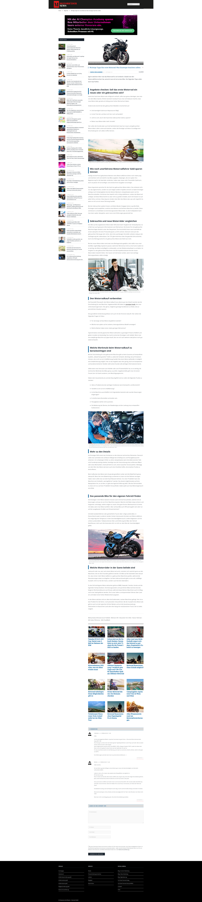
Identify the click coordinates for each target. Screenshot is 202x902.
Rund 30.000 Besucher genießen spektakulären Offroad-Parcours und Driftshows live (74, 197)
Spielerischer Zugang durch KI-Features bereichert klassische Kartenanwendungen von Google (74, 93)
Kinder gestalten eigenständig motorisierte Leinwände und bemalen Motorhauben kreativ (74, 232)
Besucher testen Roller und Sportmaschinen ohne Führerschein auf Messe (75, 66)
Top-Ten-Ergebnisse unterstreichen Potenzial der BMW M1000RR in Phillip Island (75, 112)
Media (89, 871)
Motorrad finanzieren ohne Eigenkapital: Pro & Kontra (115, 716)
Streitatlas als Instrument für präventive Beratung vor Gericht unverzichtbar (74, 249)
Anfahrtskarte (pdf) (62, 883)
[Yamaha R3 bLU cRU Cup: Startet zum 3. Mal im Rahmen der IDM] (96, 631)
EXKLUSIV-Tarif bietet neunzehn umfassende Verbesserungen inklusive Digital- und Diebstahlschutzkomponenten (75, 102)
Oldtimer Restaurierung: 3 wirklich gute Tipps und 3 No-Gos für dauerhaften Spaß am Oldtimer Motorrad (115, 669)
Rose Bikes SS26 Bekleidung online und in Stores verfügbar (75, 181)
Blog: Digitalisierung (122, 877)
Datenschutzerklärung (124, 849)
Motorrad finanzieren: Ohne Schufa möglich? (135, 666)
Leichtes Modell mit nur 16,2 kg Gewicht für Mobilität (74, 74)
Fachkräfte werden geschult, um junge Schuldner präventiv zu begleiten (74, 240)
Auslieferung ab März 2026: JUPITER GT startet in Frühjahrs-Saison (75, 223)
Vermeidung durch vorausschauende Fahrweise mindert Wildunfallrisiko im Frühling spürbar (73, 48)
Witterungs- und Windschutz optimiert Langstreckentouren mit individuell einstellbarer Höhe (75, 206)
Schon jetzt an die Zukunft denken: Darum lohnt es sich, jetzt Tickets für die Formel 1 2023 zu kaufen (115, 643)
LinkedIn (120, 886)
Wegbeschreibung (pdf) (63, 886)
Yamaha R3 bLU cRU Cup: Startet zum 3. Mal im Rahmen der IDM (96, 642)
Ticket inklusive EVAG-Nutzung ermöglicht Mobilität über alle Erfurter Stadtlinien (74, 215)
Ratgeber (90, 880)
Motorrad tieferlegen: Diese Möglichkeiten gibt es (96, 694)
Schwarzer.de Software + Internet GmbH (69, 900)
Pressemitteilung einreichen (94, 874)
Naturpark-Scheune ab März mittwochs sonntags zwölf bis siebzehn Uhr (74, 173)
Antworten (140, 758)
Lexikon (90, 877)
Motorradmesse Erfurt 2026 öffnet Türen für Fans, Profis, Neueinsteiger (75, 157)
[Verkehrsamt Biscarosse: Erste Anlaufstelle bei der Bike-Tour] (96, 706)
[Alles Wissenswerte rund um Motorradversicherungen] (135, 706)
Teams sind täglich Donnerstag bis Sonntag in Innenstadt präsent (75, 189)
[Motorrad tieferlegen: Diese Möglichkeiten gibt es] (96, 684)
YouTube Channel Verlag (123, 880)
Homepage (61, 871)
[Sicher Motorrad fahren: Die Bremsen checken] (115, 684)
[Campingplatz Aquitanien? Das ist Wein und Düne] (135, 684)
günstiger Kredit (130, 304)
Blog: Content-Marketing (123, 871)
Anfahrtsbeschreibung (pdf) (64, 877)
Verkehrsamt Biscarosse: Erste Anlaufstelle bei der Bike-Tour (95, 717)
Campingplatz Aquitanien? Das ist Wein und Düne (135, 694)
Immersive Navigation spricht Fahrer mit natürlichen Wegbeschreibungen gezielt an (74, 120)
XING (119, 889)
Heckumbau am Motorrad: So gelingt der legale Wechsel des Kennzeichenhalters (75, 58)
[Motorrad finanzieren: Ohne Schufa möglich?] (135, 658)
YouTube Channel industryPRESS (125, 883)
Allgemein (141, 71)
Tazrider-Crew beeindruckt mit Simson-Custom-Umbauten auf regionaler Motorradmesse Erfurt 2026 (74, 84)
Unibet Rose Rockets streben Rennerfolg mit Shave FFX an (74, 165)
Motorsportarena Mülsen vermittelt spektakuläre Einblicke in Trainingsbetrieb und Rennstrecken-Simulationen (75, 130)
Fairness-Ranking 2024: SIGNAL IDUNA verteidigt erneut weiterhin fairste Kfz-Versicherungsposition (75, 149)
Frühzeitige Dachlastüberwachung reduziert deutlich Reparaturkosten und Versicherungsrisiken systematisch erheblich (75, 140)
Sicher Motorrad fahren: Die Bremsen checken (115, 694)
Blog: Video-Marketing (123, 874)
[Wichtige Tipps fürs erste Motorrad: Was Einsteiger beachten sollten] (116, 51)
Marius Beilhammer (96, 72)
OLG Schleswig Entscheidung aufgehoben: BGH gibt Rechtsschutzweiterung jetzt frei (75, 258)
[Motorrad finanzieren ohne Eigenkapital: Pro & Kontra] (115, 706)
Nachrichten (91, 883)
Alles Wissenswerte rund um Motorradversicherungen (135, 717)
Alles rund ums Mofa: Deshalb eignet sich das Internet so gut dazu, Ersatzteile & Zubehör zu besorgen (135, 643)
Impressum (61, 874)
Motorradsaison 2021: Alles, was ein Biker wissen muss (96, 667)
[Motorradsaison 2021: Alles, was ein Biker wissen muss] (96, 658)
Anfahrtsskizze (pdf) (63, 880)
